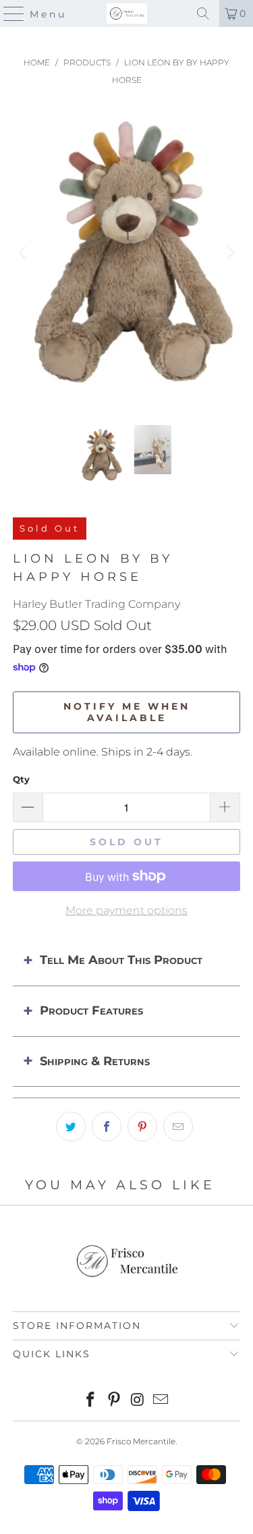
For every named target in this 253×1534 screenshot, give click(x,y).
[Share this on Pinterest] (142, 1126)
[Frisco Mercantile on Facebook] (91, 1400)
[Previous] (23, 253)
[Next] (230, 253)
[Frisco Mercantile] (126, 13)
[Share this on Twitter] (71, 1126)
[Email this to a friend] (178, 1126)
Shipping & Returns (95, 1061)
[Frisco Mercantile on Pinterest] (114, 1400)
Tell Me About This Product (121, 960)
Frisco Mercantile (141, 1441)
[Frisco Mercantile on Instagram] (138, 1400)
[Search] (203, 13)
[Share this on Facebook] (106, 1126)
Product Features (91, 1010)
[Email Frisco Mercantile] (161, 1400)
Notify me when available (126, 712)
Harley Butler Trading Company (96, 604)
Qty (21, 779)
